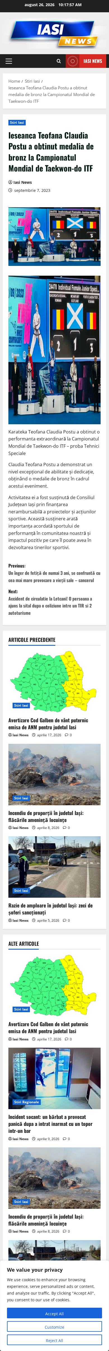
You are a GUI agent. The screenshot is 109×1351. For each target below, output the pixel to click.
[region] (54, 1306)
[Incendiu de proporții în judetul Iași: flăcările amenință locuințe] (54, 774)
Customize (54, 1327)
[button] (9, 61)
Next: (50, 602)
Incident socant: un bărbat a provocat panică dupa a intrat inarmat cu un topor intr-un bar (50, 1123)
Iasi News (93, 61)
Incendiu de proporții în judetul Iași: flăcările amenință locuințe (46, 816)
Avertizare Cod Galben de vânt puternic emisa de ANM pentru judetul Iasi (48, 723)
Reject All (54, 1340)
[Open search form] (59, 61)
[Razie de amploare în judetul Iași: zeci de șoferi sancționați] (54, 867)
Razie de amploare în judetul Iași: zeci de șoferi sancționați (50, 909)
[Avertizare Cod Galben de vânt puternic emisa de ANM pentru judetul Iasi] (54, 682)
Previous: (54, 572)
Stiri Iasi (17, 122)
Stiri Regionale (26, 1102)
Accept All (54, 1313)
